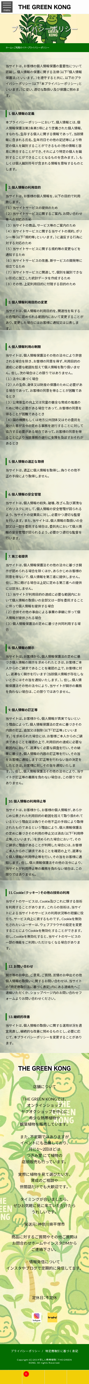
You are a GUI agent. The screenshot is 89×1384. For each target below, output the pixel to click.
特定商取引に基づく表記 (61, 1351)
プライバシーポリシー (26, 1351)
